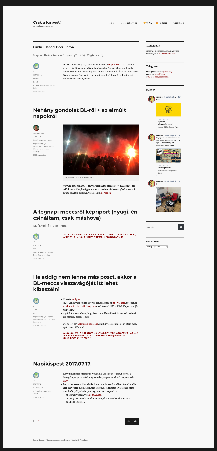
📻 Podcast (161, 23)
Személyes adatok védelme (58, 440)
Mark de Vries (49, 319)
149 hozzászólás (39, 155)
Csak (35, 249)
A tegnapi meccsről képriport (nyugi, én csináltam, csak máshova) (85, 215)
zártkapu (37, 151)
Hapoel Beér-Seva (117, 64)
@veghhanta (160, 74)
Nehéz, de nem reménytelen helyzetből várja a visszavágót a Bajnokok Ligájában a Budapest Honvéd (101, 335)
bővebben (106, 193)
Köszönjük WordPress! (80, 440)
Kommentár (48, 140)
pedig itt (76, 299)
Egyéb (35, 82)
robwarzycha (38, 133)
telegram (37, 322)
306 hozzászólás (39, 325)
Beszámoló (37, 140)
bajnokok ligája (39, 144)
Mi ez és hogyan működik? (158, 77)
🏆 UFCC (147, 23)
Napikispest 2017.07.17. (62, 364)
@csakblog (167, 72)
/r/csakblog (178, 23)
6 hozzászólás (38, 397)
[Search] (181, 227)
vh (34, 71)
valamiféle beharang (88, 324)
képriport (47, 255)
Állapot (36, 78)
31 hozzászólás (39, 92)
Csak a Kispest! (47, 22)
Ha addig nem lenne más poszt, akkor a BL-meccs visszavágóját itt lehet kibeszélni (85, 283)
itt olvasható (119, 303)
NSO (65, 381)
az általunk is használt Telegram (79, 306)
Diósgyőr (36, 391)
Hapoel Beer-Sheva (41, 85)
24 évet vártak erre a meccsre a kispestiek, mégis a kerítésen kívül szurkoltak (99, 236)
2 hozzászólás (38, 258)
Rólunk (111, 23)
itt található (95, 395)
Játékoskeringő (129, 23)
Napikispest (38, 388)
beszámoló (37, 146)
